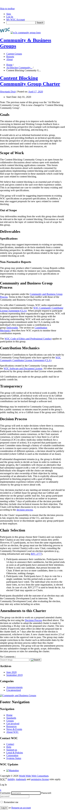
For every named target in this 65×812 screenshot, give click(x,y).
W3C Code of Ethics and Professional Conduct (28, 338)
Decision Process (33, 620)
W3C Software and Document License (23, 368)
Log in (4, 808)
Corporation (12, 755)
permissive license (40, 779)
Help (8, 747)
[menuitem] (35, 22)
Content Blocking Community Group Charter (30, 81)
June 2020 (11, 672)
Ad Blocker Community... (19, 67)
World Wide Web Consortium (33, 775)
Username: (5, 793)
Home (9, 64)
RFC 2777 (36, 554)
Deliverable (12, 327)
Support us (11, 749)
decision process (25, 509)
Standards (11, 718)
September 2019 (14, 675)
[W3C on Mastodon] (12, 770)
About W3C (12, 732)
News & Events (14, 729)
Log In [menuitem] (9, 16)
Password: (46, 793)
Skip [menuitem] (8, 14)
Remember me (10, 802)
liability (11, 779)
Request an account (21, 807)
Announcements (14, 687)
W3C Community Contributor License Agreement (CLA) (30, 359)
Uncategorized (13, 690)
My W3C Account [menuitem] (15, 19)
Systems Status (13, 758)
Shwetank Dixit (8, 91)
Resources (11, 726)
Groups (10, 720)
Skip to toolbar (7, 8)
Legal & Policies (14, 752)
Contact (10, 744)
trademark (21, 779)
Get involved (12, 723)
